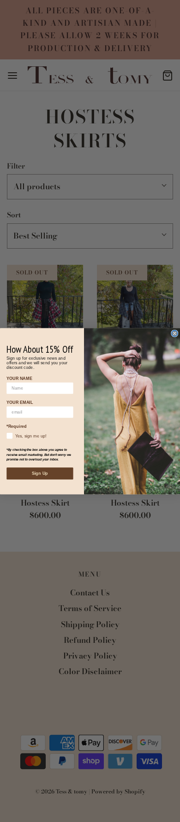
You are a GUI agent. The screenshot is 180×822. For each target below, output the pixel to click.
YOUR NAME (19, 378)
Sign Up (40, 473)
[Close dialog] (175, 333)
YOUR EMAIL (19, 402)
